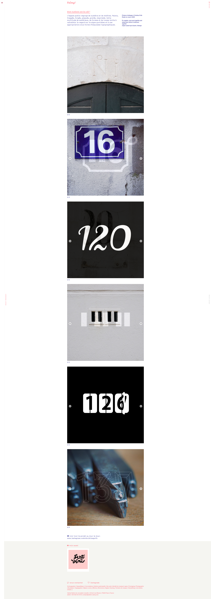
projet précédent (5, 299)
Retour (209, 5)
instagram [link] (94, 583)
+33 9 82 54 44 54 (76, 594)
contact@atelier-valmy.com (90, 594)
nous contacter (76, 583)
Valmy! (71, 2)
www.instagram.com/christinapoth (82, 538)
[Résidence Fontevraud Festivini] (78, 560)
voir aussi (73, 545)
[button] (70, 76)
